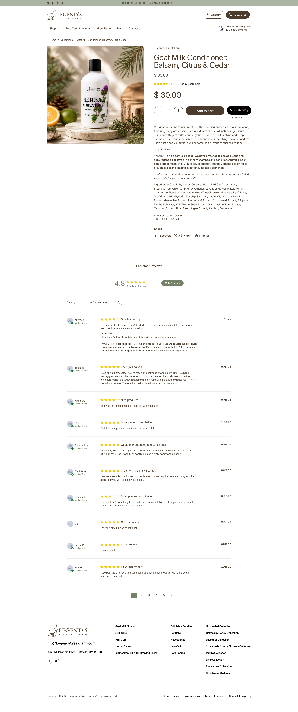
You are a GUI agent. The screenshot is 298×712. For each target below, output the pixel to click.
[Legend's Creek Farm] (64, 14)
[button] (238, 15)
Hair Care (120, 639)
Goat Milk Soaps (125, 626)
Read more (168, 383)
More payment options (239, 117)
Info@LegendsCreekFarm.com (71, 643)
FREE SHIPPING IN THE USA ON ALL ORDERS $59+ (149, 3)
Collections (66, 40)
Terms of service (214, 696)
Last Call (176, 646)
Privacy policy (192, 696)
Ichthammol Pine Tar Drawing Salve (136, 653)
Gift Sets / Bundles (181, 626)
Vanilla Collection (216, 653)
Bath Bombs (178, 653)
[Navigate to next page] (171, 595)
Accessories (178, 639)
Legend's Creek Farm (81, 696)
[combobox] (80, 302)
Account (216, 14)
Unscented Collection (218, 626)
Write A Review (172, 283)
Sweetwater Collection (219, 673)
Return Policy (171, 696)
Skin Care (121, 632)
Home (53, 40)
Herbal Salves (123, 646)
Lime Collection (215, 659)
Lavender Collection (218, 639)
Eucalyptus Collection (219, 666)
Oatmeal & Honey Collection (222, 632)
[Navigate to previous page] (127, 595)
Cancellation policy (240, 696)
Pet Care (176, 632)
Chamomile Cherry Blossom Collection (228, 646)
